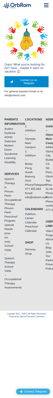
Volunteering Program (47, 233)
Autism (5, 128)
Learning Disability (5, 160)
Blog (47, 247)
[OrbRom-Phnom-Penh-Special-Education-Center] (17, 3)
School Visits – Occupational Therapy (5, 275)
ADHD (5, 137)
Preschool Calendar (26, 228)
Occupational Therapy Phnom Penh (5, 206)
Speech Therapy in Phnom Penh (5, 187)
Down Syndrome (5, 151)
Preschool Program (5, 218)
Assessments (5, 287)
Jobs (47, 251)
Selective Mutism (5, 143)
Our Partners (47, 258)
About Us (47, 241)
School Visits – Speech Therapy (5, 254)
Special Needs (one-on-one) (5, 233)
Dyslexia (5, 132)
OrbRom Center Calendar (26, 218)
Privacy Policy (47, 266)
